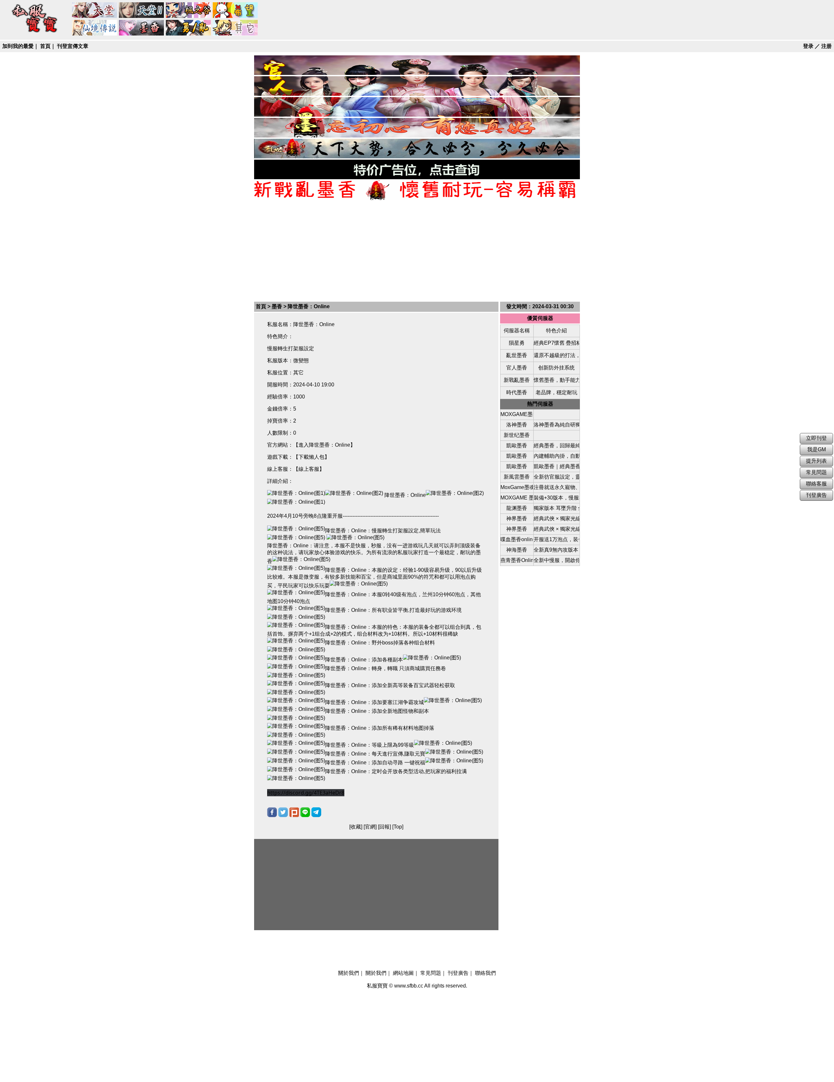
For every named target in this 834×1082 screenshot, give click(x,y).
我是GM (816, 449)
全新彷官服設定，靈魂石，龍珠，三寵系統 (556, 477)
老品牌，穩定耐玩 (556, 392)
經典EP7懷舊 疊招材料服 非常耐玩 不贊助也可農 (556, 343)
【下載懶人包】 (311, 457)
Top (398, 827)
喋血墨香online (516, 539)
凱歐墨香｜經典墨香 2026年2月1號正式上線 (556, 466)
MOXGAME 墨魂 (516, 497)
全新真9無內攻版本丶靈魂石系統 (556, 550)
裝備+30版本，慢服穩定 (556, 497)
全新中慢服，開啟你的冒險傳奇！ (556, 560)
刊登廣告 (458, 973)
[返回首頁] (34, 33)
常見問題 (430, 973)
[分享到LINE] (305, 812)
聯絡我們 (485, 973)
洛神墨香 (516, 424)
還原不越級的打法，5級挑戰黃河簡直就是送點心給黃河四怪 (556, 355)
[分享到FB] (272, 812)
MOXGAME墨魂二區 (516, 414)
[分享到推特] (283, 812)
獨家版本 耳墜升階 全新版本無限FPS (556, 508)
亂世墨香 (516, 355)
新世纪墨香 (517, 435)
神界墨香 (516, 518)
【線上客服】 (308, 469)
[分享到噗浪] (294, 812)
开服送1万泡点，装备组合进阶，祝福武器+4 (556, 539)
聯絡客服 (816, 483)
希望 (235, 10)
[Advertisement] (417, 250)
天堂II (142, 10)
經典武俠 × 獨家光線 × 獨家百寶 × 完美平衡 (556, 518)
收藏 (356, 827)
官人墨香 (516, 367)
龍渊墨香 (516, 508)
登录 (808, 46)
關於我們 (348, 973)
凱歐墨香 (516, 445)
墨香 (142, 28)
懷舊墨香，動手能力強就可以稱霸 (556, 380)
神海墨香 (516, 550)
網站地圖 (403, 973)
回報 (384, 827)
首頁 (45, 46)
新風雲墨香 (517, 477)
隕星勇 (517, 343)
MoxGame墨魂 (516, 487)
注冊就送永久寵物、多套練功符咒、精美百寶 (556, 487)
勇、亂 (188, 28)
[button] (305, 792)
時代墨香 (516, 392)
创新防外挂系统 (556, 367)
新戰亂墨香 (517, 380)
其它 (235, 28)
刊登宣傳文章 (72, 46)
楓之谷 (188, 10)
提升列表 (816, 461)
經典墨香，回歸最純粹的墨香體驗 (556, 445)
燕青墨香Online (516, 560)
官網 (370, 827)
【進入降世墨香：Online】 (324, 445)
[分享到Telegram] (316, 812)
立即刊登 (816, 438)
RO (95, 28)
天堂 (95, 10)
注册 (826, 46)
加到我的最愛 (18, 46)
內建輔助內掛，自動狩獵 (556, 456)
